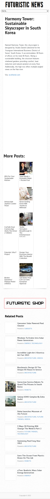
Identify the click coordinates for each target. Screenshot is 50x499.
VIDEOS (40, 358)
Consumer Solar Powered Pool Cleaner (30, 324)
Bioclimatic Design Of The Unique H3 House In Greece (29, 368)
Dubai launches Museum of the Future (29, 412)
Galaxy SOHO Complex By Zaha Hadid (31, 398)
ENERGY (27, 343)
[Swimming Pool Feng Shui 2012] (10, 450)
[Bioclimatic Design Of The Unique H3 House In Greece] (10, 376)
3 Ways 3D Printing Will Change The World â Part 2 (29, 427)
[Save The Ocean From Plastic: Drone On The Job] (10, 465)
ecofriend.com (14, 75)
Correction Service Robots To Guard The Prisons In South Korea (30, 384)
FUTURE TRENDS (30, 431)
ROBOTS (27, 390)
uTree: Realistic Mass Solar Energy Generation (29, 471)
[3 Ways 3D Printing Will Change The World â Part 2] (10, 435)
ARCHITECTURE (30, 358)
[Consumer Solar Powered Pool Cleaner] (10, 332)
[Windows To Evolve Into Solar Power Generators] (10, 347)
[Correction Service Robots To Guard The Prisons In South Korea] (10, 391)
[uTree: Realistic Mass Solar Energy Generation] (10, 479)
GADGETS (28, 328)
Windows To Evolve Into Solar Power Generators (30, 339)
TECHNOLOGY (37, 343)
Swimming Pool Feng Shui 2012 (28, 442)
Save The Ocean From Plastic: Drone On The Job (30, 456)
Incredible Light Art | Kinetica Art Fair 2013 (30, 353)
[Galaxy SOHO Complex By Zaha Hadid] (10, 406)
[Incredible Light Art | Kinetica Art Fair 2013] (10, 362)
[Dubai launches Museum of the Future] (10, 420)
